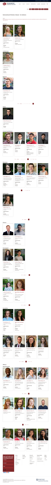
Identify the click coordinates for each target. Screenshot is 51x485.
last (35, 159)
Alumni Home (46, 9)
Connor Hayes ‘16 (18, 348)
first (18, 103)
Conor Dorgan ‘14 (18, 236)
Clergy (12, 19)
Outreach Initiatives (17, 459)
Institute (16, 456)
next (33, 159)
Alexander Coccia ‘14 (42, 410)
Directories (24, 456)
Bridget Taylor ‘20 (6, 207)
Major (39, 9)
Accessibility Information (6, 482)
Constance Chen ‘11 (6, 65)
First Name (5, 459)
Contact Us (12, 481)
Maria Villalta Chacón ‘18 (42, 441)
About (16, 455)
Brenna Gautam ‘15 (6, 348)
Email (4, 466)
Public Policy (4, 20)
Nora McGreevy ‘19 (6, 322)
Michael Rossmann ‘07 (7, 120)
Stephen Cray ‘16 (6, 236)
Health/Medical (34, 19)
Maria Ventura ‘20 (41, 380)
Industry (37, 9)
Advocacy (4, 19)
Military (41, 19)
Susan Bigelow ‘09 (6, 176)
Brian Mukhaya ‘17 (6, 380)
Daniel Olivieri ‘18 (6, 145)
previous (21, 103)
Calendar (16, 464)
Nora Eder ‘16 (17, 441)
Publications (31, 458)
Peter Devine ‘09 (18, 176)
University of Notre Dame (10, 479)
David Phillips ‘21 (41, 145)
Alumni (23, 458)
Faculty (31, 460)
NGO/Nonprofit (44, 19)
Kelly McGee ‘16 (41, 348)
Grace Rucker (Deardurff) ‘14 (19, 292)
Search (47, 4)
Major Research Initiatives (32, 457)
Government (29, 19)
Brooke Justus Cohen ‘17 (31, 348)
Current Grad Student (16, 19)
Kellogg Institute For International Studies (8, 480)
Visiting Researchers (39, 458)
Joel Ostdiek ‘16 (17, 145)
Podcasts (46, 459)
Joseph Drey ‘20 (29, 176)
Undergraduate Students (32, 463)
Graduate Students (32, 461)
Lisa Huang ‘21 (29, 441)
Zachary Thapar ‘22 (18, 262)
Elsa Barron (5, 410)
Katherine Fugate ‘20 (42, 176)
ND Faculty (38, 456)
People (24, 455)
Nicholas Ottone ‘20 (30, 145)
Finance (27, 19)
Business (10, 19)
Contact (16, 458)
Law (39, 19)
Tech (7, 20)
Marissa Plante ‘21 (6, 262)
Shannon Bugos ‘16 (18, 410)
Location (33, 9)
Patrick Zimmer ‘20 (6, 90)
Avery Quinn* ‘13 (30, 380)
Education (21, 19)
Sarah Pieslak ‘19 (18, 380)
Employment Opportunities (17, 463)
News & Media (46, 456)
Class (42, 9)
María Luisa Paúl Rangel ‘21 (19, 323)
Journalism (37, 19)
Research (31, 455)
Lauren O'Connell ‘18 (7, 292)
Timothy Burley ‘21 (6, 441)
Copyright (4, 479)
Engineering (24, 19)
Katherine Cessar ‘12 (30, 410)
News (45, 458)
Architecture (7, 19)
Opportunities (39, 455)
